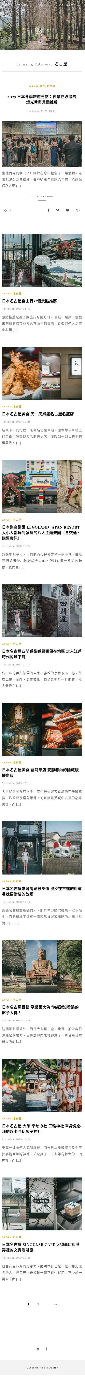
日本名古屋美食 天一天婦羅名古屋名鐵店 (38, 413)
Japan (33, 86)
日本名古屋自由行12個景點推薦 (29, 300)
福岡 (42, 86)
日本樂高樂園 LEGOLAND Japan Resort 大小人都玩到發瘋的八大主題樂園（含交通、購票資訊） (41, 532)
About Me (68, 5)
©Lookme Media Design (42, 1367)
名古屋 (51, 86)
